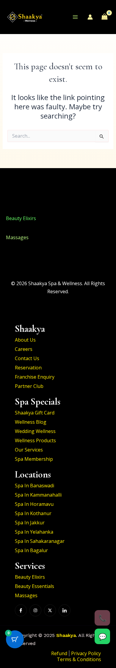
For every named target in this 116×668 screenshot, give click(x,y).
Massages (17, 237)
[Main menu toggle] (75, 17)
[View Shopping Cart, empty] (104, 17)
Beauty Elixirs (21, 199)
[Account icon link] (90, 17)
